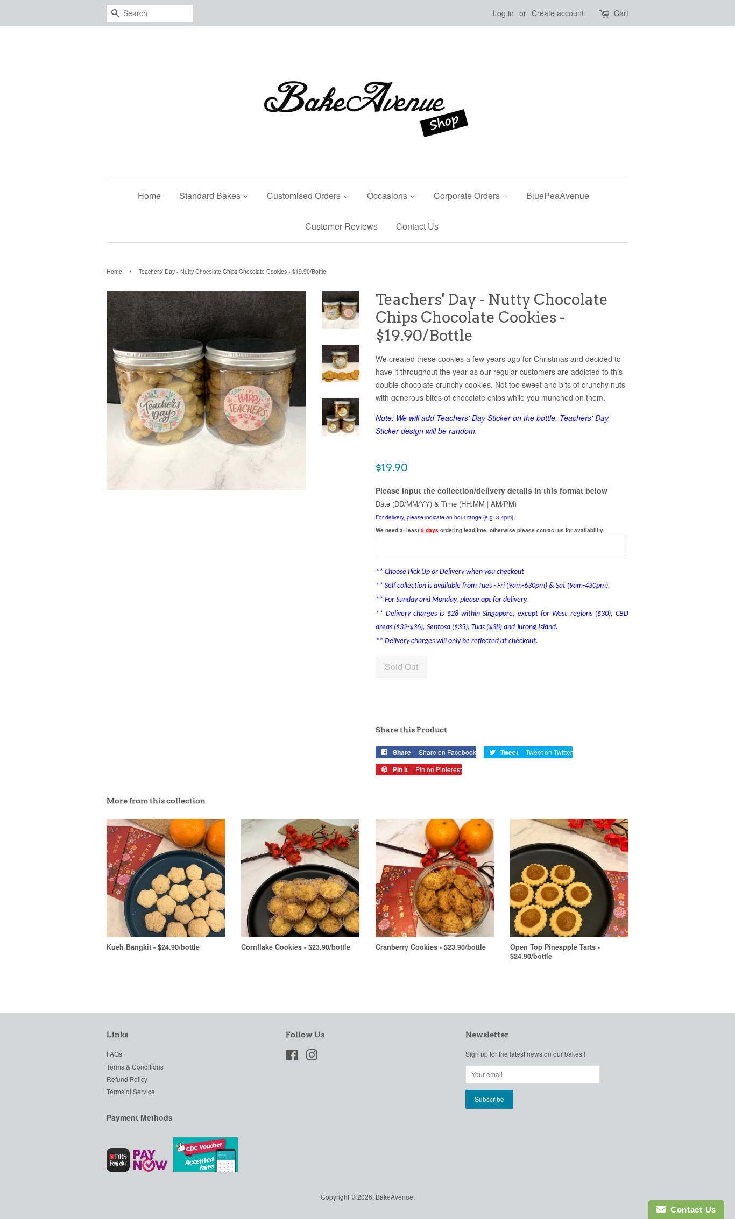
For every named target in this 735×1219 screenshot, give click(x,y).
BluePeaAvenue (557, 195)
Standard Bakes (211, 195)
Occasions (388, 195)
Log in (503, 13)
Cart (621, 13)
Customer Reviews (341, 226)
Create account (558, 13)
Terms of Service (131, 1091)
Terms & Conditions (135, 1066)
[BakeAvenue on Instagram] (311, 1056)
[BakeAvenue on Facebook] (292, 1056)
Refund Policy (127, 1078)
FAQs (114, 1053)
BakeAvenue (394, 1196)
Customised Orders (305, 195)
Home (149, 195)
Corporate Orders (468, 195)
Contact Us (417, 226)
